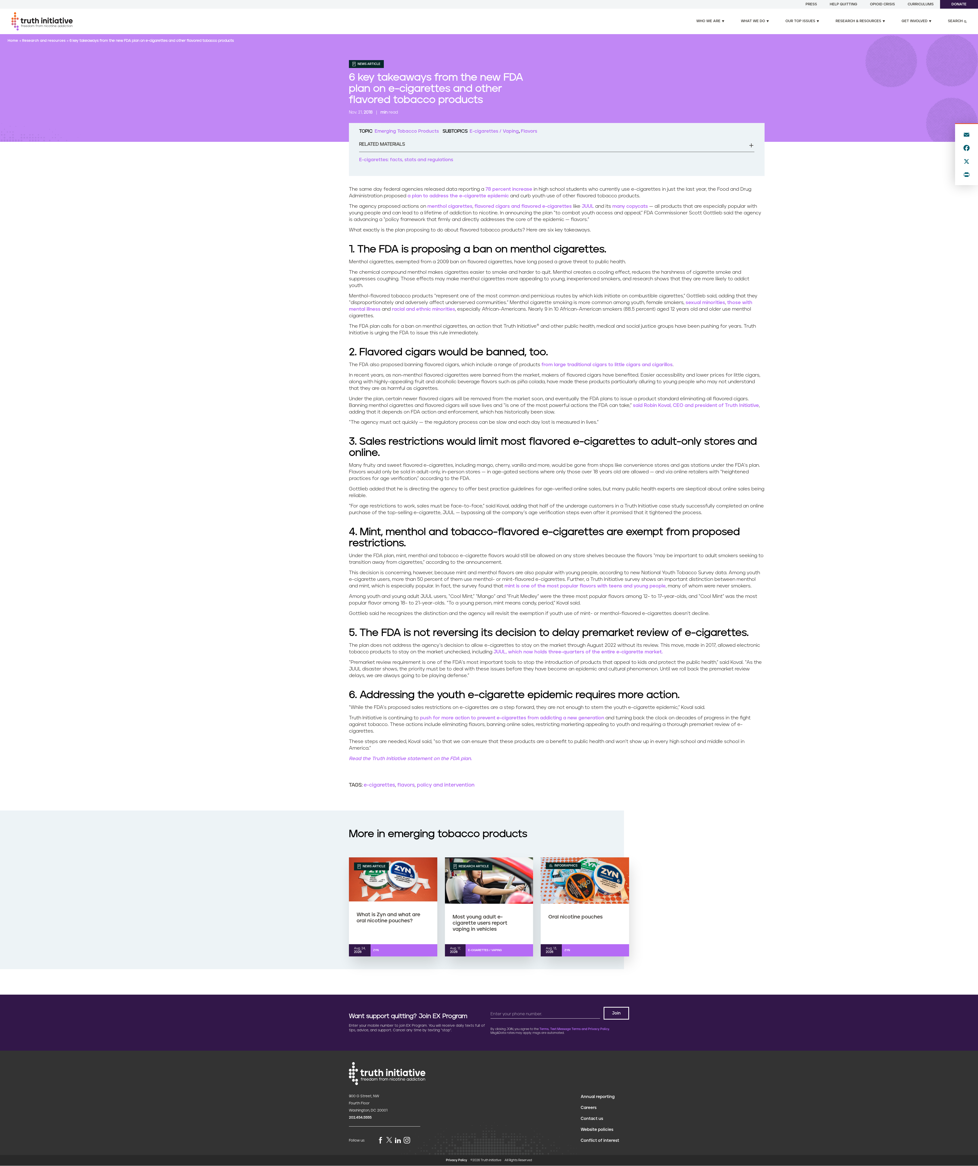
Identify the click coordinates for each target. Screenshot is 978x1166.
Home (13, 41)
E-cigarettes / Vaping (494, 131)
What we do (753, 21)
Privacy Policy (456, 1160)
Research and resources (44, 41)
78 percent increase (508, 189)
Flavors (529, 131)
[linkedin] (398, 1140)
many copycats (630, 206)
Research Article (473, 866)
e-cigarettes (379, 785)
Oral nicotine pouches (575, 917)
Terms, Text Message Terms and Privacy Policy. (574, 1029)
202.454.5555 (360, 1117)
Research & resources (858, 21)
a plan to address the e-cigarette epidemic (458, 196)
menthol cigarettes (449, 206)
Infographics (565, 865)
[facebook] (380, 1140)
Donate (959, 4)
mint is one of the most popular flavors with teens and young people (585, 586)
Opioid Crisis (882, 4)
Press (811, 4)
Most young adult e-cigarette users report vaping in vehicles (480, 923)
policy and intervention (445, 785)
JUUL (588, 206)
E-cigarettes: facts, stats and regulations (406, 160)
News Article (368, 64)
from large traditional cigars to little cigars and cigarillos (607, 364)
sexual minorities (705, 302)
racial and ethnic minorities (423, 309)
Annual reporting (598, 1097)
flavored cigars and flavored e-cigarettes (523, 206)
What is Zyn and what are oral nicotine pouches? (388, 917)
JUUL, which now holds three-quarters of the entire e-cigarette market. (578, 652)
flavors (406, 785)
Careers (588, 1108)
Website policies (597, 1130)
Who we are (708, 21)
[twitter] (389, 1140)
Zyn (376, 950)
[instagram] (407, 1140)
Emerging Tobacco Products (407, 131)
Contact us (592, 1119)
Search (955, 21)
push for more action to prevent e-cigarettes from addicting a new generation (512, 718)
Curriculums (921, 4)
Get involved (915, 21)
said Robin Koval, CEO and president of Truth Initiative (696, 405)
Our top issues (800, 21)
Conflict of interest (600, 1140)
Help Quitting (843, 4)
